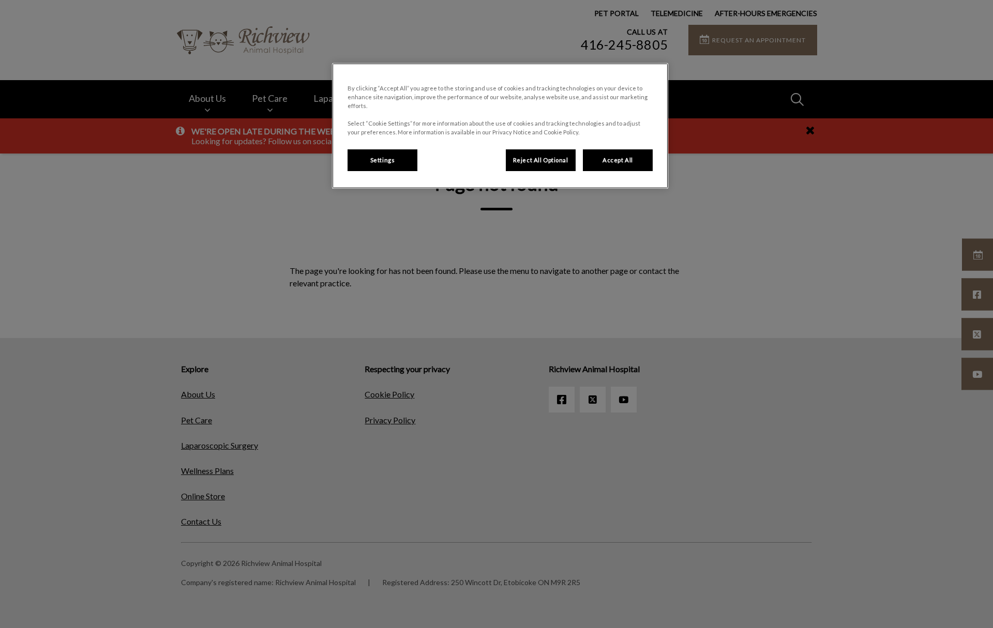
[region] (500, 126)
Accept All (618, 160)
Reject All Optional (540, 160)
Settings (382, 160)
